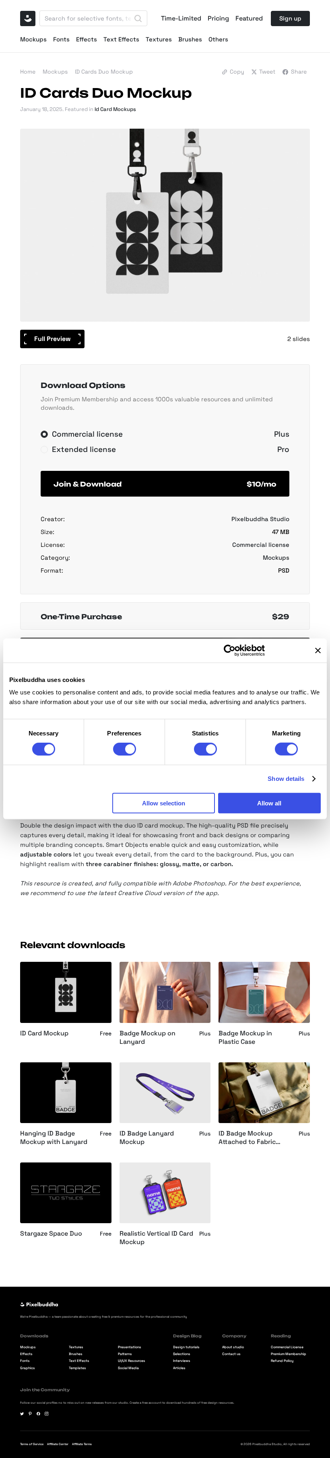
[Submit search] (138, 18)
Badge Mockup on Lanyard (147, 1037)
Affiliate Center (57, 1444)
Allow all (269, 802)
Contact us (231, 1354)
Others (218, 39)
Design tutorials (186, 1347)
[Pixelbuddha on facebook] (39, 1414)
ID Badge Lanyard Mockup (147, 1137)
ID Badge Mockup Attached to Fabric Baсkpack (247, 1137)
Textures (159, 39)
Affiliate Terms (82, 1444)
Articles (179, 1368)
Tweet (267, 71)
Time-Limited (181, 18)
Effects (86, 39)
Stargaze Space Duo (51, 1234)
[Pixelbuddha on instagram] (47, 1414)
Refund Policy (282, 1361)
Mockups (33, 39)
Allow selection (163, 802)
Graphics (27, 1368)
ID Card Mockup (44, 1033)
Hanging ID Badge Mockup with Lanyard (53, 1137)
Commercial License (287, 1347)
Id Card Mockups (115, 109)
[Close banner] (318, 650)
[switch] (124, 749)
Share (299, 71)
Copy (237, 71)
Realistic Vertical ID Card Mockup (156, 1238)
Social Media (128, 1368)
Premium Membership (288, 1354)
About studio (233, 1347)
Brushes (190, 39)
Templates (77, 1368)
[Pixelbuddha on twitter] (22, 1414)
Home (27, 71)
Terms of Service (31, 1444)
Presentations (129, 1347)
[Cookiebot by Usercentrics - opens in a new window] (229, 651)
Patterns (125, 1354)
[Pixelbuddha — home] (27, 18)
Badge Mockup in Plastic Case (245, 1037)
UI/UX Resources (131, 1361)
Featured (249, 18)
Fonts (61, 39)
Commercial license (260, 544)
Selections (181, 1354)
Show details (286, 778)
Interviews (181, 1361)
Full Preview (52, 339)
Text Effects (121, 39)
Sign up (290, 18)
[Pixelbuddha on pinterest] (30, 1414)
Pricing (218, 18)
